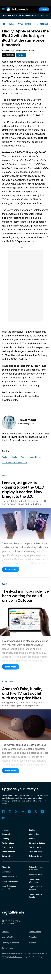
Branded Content (36, 874)
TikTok (29, 811)
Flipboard (3, 818)
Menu (3, 9)
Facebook (3, 811)
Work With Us (8, 937)
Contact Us (6, 872)
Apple (4, 457)
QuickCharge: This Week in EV (14, 462)
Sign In (44, 9)
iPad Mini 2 (24, 359)
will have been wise (37, 339)
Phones (5, 830)
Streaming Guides (37, 843)
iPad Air (28, 331)
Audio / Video (8, 843)
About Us (6, 867)
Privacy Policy (35, 931)
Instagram (10, 811)
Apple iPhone (35, 457)
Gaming (5, 838)
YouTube (23, 811)
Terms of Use (7, 948)
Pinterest (36, 811)
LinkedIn (42, 811)
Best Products (35, 847)
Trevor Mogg (9, 50)
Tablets (32, 830)
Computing (7, 834)
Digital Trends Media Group (14, 957)
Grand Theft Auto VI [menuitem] (9, 16)
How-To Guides (35, 851)
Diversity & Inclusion (10, 942)
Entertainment (8, 851)
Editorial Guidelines (10, 881)
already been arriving (19, 89)
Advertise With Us (9, 876)
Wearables (34, 834)
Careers (5, 931)
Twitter (16, 811)
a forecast (26, 103)
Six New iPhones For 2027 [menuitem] (29, 16)
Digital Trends (14, 12)
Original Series (35, 856)
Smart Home (7, 847)
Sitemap (32, 942)
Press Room (34, 937)
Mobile (14, 457)
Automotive (7, 856)
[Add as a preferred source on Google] (8, 55)
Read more (10, 569)
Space (32, 838)
